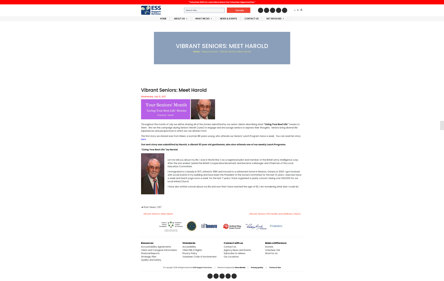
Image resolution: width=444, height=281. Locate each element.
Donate (269, 246)
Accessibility (189, 246)
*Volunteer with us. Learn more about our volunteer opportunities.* (222, 2)
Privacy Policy (189, 253)
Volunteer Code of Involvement (199, 256)
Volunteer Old (272, 250)
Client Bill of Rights (192, 250)
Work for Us (271, 253)
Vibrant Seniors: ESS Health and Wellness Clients (275, 213)
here (143, 139)
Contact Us (251, 18)
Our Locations (231, 256)
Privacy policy (257, 267)
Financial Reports (150, 253)
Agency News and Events (237, 250)
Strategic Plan (148, 256)
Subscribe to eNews (234, 253)
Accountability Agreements (156, 246)
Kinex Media (240, 267)
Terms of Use (275, 267)
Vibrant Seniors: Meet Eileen (158, 213)
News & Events (228, 18)
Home (163, 18)
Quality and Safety (151, 259)
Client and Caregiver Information (159, 250)
